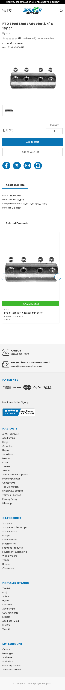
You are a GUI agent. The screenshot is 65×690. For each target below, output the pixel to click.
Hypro (5, 450)
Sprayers (7, 523)
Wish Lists (7, 661)
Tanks (5, 560)
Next (57, 276)
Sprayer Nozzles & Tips (14, 527)
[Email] (27, 165)
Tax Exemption (10, 486)
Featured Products (12, 547)
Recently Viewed (11, 665)
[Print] (38, 165)
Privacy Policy (9, 499)
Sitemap (7, 503)
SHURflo (6, 625)
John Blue (7, 454)
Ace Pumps (8, 438)
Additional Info (15, 185)
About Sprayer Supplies (15, 474)
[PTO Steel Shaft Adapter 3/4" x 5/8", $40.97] (31, 269)
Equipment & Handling (14, 551)
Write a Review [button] (46, 38)
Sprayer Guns (9, 539)
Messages (7, 653)
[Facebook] (6, 165)
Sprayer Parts (9, 531)
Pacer (5, 462)
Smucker (7, 604)
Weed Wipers (9, 555)
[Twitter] (17, 165)
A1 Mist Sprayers (11, 433)
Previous (4, 276)
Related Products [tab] (17, 223)
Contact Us (8, 482)
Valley (5, 596)
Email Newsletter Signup (15, 402)
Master (6, 458)
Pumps (6, 535)
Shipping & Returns (12, 490)
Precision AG (9, 543)
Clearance (8, 568)
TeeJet (6, 466)
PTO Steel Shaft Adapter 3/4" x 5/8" (23, 313)
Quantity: (54, 124)
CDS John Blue (10, 612)
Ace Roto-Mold (10, 620)
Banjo (5, 442)
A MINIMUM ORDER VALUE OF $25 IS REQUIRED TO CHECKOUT (32, 2)
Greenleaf (7, 446)
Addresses (8, 657)
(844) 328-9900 (20, 354)
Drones (6, 564)
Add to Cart (32, 304)
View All (6, 470)
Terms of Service (11, 495)
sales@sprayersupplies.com (26, 366)
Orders (6, 649)
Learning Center (11, 478)
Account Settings (11, 669)
